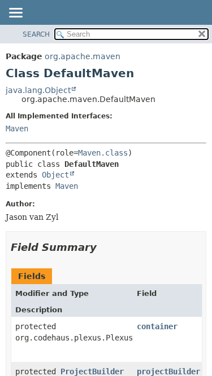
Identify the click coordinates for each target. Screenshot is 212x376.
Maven (17, 128)
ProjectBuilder (92, 371)
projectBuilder (168, 371)
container (157, 326)
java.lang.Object (38, 90)
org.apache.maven (82, 56)
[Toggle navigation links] (15, 13)
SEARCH (36, 34)
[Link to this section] (104, 247)
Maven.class (103, 152)
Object (55, 174)
